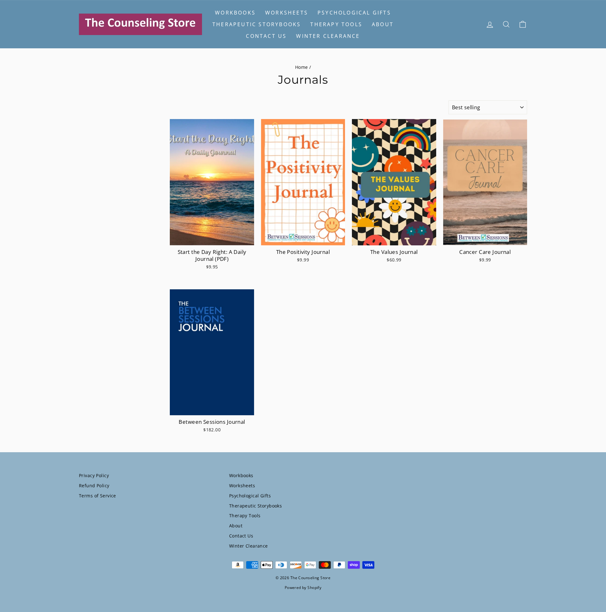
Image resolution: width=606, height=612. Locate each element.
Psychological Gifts (354, 12)
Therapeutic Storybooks (256, 24)
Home (301, 67)
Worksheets (286, 12)
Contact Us (266, 36)
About (383, 24)
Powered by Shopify (303, 587)
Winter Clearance (328, 36)
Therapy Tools (336, 24)
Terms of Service (97, 496)
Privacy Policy (94, 475)
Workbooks (235, 12)
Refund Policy (94, 486)
